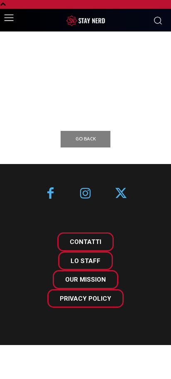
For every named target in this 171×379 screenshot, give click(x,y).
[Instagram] (85, 194)
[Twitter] (121, 194)
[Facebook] (50, 194)
